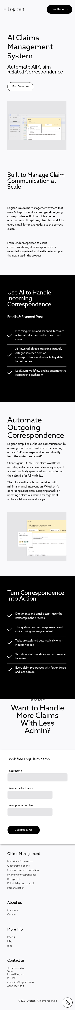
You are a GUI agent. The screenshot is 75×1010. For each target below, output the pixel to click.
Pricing (11, 937)
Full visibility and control (20, 883)
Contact (11, 914)
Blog (9, 946)
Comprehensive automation (23, 870)
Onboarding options (18, 866)
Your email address (21, 788)
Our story (12, 910)
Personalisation (15, 888)
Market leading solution (20, 861)
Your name (15, 771)
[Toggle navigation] (4, 9)
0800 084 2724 (15, 986)
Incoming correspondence (21, 875)
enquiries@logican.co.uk (20, 982)
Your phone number (21, 805)
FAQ (9, 941)
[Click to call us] (68, 1003)
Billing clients (14, 879)
